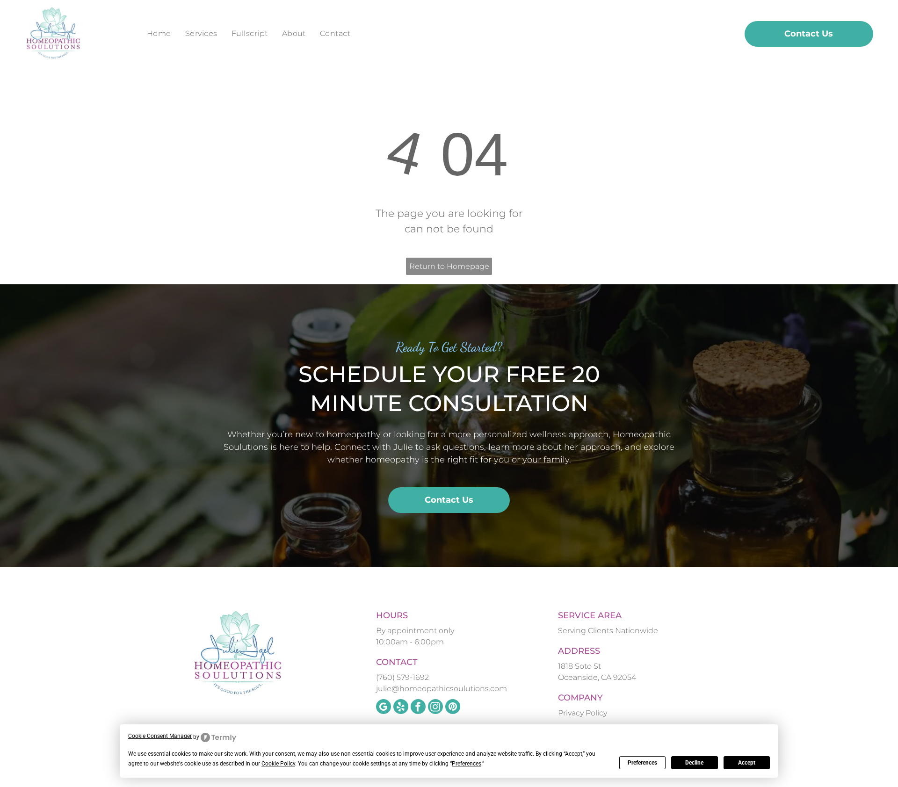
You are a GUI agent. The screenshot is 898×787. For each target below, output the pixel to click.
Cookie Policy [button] (278, 763)
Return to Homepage (449, 266)
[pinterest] (452, 707)
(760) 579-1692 (402, 677)
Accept (746, 762)
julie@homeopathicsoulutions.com (441, 688)
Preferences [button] (466, 763)
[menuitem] (159, 34)
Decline (694, 762)
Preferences (642, 762)
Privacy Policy (582, 712)
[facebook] (418, 707)
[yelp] (400, 707)
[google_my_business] (383, 707)
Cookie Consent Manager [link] (160, 736)
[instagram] (435, 707)
